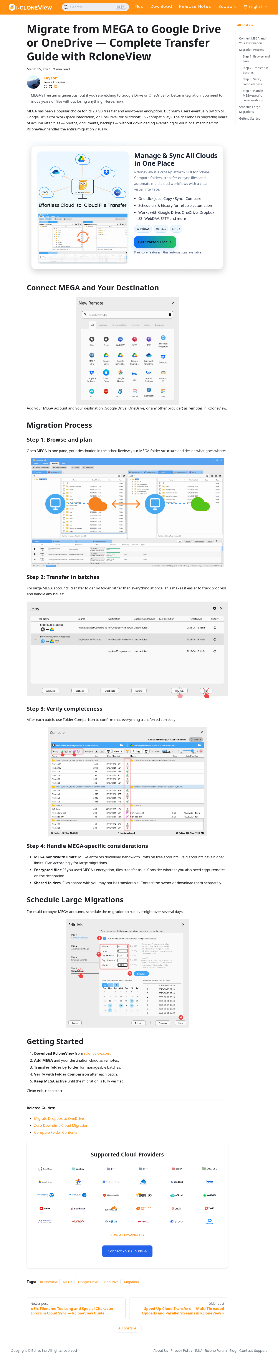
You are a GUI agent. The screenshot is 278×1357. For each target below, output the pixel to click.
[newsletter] (56, 86)
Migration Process (251, 50)
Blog (233, 1350)
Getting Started (249, 118)
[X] (45, 86)
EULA (198, 1350)
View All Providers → (127, 1234)
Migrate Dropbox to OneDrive (59, 1118)
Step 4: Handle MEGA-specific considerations (253, 95)
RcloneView (49, 1282)
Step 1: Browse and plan (256, 59)
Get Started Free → (155, 241)
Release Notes (195, 6)
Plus (138, 6)
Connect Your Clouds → (127, 1250)
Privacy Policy (181, 1350)
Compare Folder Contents (55, 1132)
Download (161, 6)
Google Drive (88, 1282)
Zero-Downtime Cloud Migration (61, 1125)
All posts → (127, 1328)
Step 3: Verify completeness (252, 81)
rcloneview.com (97, 1053)
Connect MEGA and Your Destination (252, 40)
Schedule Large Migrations (249, 109)
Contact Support (253, 1350)
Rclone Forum (216, 1350)
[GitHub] (50, 86)
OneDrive (111, 1282)
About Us (160, 1350)
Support (227, 6)
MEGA (68, 1282)
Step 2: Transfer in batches (255, 70)
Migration (131, 1282)
